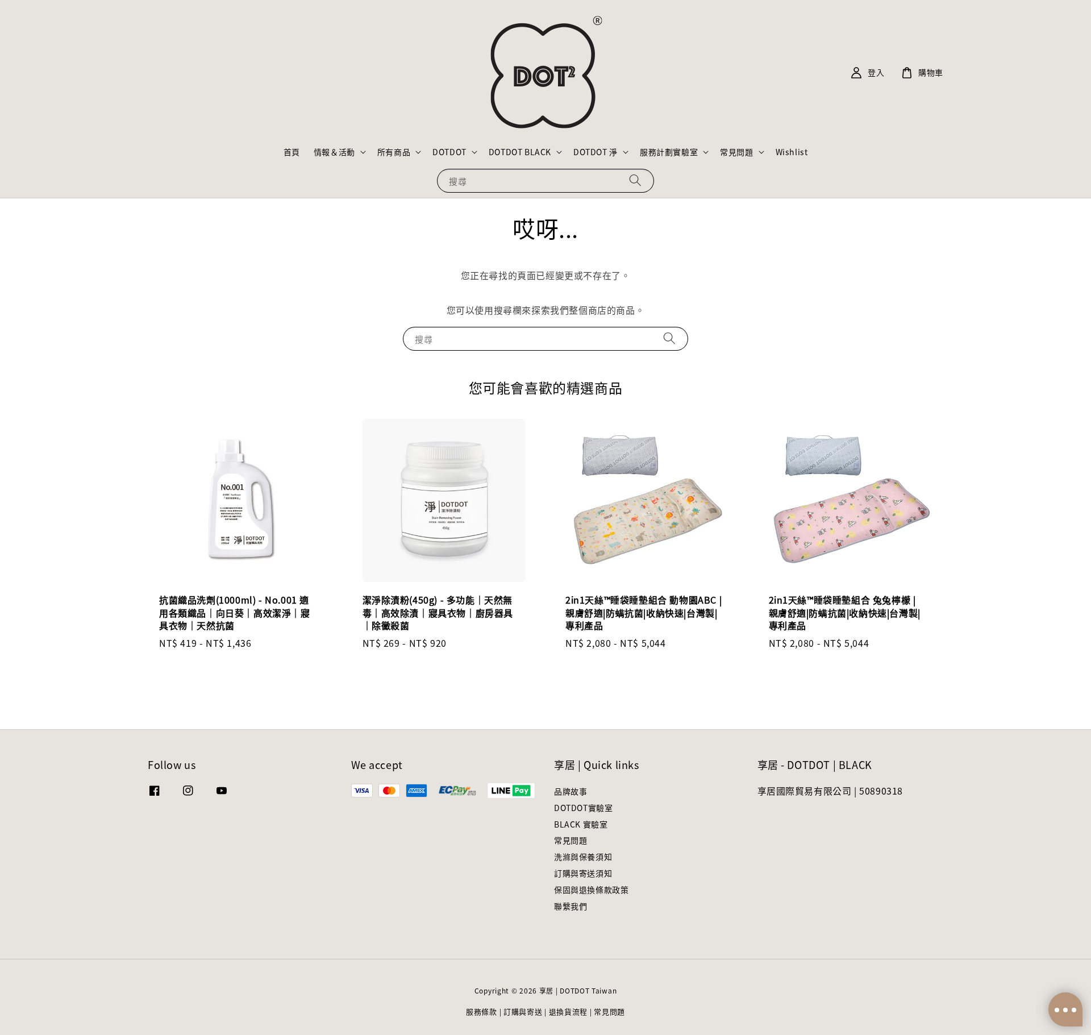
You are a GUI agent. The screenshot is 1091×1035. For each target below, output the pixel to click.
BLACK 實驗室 (580, 824)
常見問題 (736, 152)
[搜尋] (635, 180)
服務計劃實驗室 (669, 152)
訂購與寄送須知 (583, 873)
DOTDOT (449, 152)
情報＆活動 (334, 152)
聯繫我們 (570, 906)
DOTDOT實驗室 (583, 807)
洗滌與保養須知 (583, 856)
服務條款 (481, 1011)
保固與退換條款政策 (591, 889)
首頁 (292, 151)
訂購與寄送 (523, 1011)
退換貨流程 (568, 1011)
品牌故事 (570, 791)
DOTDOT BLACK (520, 152)
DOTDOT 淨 (595, 152)
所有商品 (393, 152)
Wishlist (792, 151)
